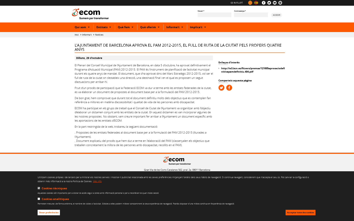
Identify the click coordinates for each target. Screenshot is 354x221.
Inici (77, 34)
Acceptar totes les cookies (300, 212)
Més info (97, 181)
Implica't (200, 27)
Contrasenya (240, 11)
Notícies (99, 34)
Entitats (105, 27)
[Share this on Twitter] (221, 88)
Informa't (176, 27)
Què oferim (151, 27)
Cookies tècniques (54, 188)
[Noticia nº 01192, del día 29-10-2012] (256, 3)
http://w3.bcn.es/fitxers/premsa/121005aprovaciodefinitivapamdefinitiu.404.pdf (253, 70)
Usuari (201, 11)
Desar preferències (48, 212)
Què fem (127, 27)
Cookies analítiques (55, 199)
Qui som (84, 27)
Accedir (276, 15)
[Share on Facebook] (229, 88)
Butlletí (238, 2)
